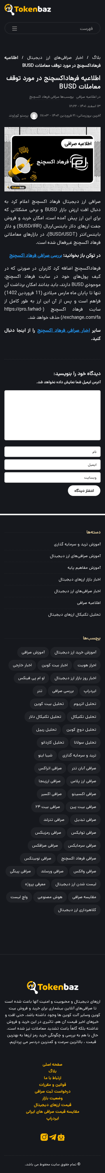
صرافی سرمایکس (82, 845)
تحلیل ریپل (46, 729)
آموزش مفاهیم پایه (84, 568)
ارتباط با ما (52, 1078)
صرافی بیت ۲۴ (48, 807)
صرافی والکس (85, 871)
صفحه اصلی (52, 1064)
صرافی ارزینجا (50, 781)
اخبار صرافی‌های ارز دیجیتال (55, 57)
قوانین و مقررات (52, 1085)
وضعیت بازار (52, 1098)
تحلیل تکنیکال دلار (45, 717)
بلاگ (96, 57)
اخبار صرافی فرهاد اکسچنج (63, 330)
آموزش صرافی (33, 652)
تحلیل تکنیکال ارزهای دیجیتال (74, 614)
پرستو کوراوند (19, 115)
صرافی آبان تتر (84, 768)
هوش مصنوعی (50, 897)
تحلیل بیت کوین (49, 704)
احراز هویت (87, 665)
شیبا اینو (45, 755)
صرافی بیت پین (83, 807)
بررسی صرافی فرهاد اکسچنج (35, 255)
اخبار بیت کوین (55, 665)
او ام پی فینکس (31, 678)
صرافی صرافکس (45, 845)
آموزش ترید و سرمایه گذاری (77, 544)
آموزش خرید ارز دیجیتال (75, 652)
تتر (39, 691)
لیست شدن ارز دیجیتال (75, 884)
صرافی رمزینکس (48, 832)
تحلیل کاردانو (52, 742)
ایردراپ (90, 691)
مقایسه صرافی (84, 897)
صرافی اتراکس (50, 768)
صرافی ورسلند (52, 871)
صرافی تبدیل (85, 820)
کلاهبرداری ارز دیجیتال (77, 910)
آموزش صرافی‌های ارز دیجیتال (75, 556)
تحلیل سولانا (85, 742)
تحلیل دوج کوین (81, 729)
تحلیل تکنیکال (83, 717)
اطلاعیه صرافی (86, 96)
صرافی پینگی (20, 871)
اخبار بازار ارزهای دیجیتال (80, 579)
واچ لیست (19, 897)
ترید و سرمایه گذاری (79, 755)
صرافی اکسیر (51, 794)
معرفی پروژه (35, 884)
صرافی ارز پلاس (83, 781)
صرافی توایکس (83, 832)
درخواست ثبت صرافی (53, 1091)
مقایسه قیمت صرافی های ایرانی (52, 1111)
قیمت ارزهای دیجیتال (52, 1105)
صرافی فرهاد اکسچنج (44, 96)
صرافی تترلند (53, 820)
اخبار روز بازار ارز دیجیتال (75, 678)
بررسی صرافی (63, 691)
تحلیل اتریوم (85, 704)
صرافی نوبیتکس (37, 858)
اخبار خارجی (22, 665)
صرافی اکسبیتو (84, 794)
